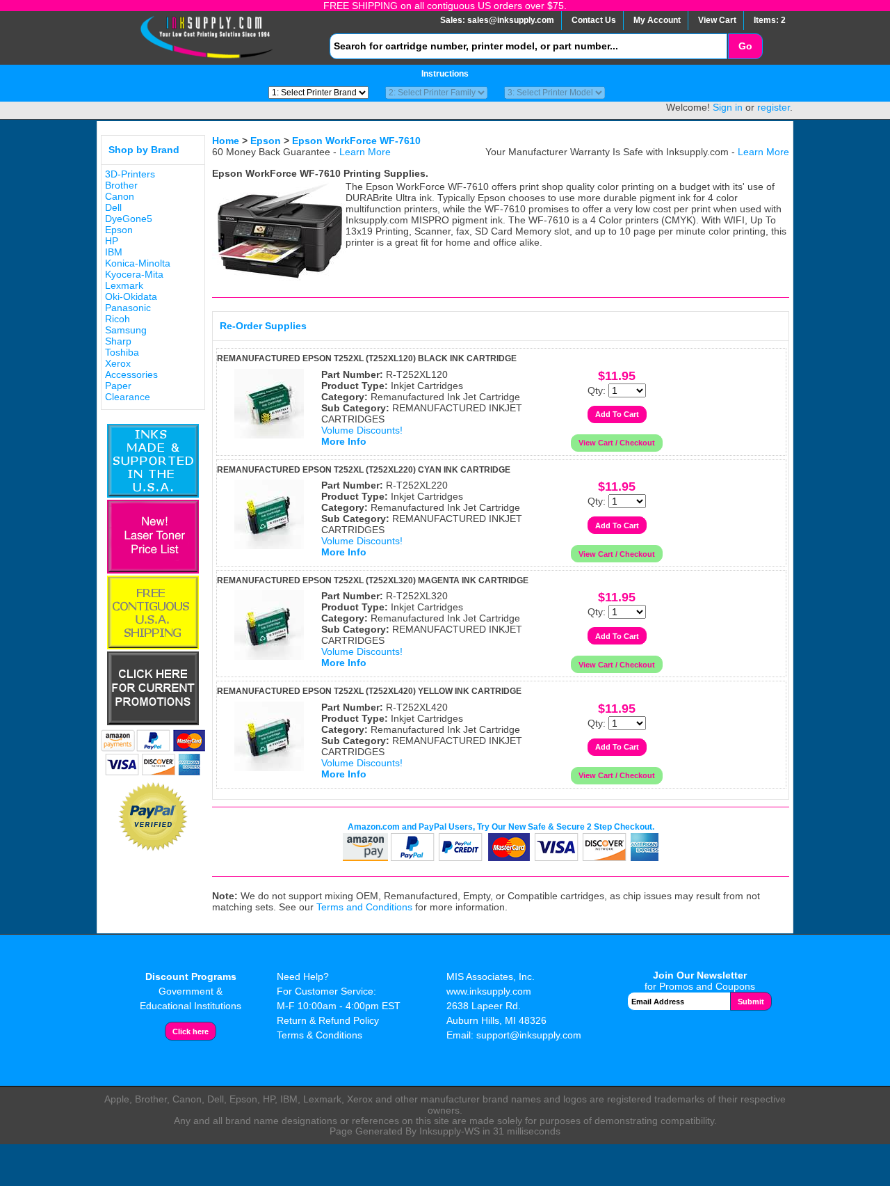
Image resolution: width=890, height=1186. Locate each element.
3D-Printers (130, 174)
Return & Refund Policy (328, 1020)
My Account (657, 20)
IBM (113, 252)
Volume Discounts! (362, 430)
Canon (119, 196)
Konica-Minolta (137, 263)
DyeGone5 (128, 218)
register (773, 107)
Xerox (118, 363)
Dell (113, 207)
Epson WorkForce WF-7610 (356, 140)
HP (111, 240)
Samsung (126, 329)
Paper (118, 385)
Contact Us (594, 20)
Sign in (728, 107)
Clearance (127, 396)
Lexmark (124, 285)
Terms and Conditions (364, 906)
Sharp (118, 341)
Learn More (365, 151)
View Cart (717, 20)
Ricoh (117, 318)
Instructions (445, 74)
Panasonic (128, 307)
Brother (121, 185)
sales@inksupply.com (510, 20)
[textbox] (528, 46)
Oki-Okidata (131, 296)
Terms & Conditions (319, 1035)
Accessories (131, 374)
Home (225, 140)
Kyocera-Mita (134, 274)
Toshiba (122, 352)
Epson (119, 229)
